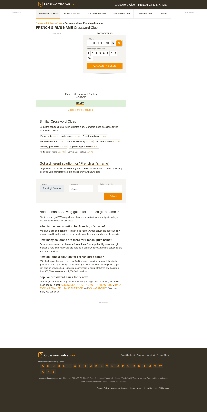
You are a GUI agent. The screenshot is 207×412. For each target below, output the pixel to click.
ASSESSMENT (69, 285)
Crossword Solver (48, 14)
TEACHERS (106, 285)
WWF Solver (145, 14)
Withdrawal (164, 388)
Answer (74, 184)
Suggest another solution (80, 110)
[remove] (113, 43)
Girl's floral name (108, 141)
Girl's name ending (80, 141)
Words (164, 14)
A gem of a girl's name (84, 146)
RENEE (80, 103)
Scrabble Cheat (128, 355)
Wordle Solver (72, 14)
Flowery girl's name (53, 146)
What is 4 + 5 (106, 184)
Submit (113, 196)
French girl (49, 136)
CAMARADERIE (97, 288)
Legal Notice (136, 388)
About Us (148, 388)
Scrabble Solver (97, 14)
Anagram (141, 355)
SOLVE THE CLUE (106, 66)
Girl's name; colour (81, 152)
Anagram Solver (121, 14)
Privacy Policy (103, 388)
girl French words (52, 141)
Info (155, 388)
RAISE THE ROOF (73, 288)
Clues (59, 23)
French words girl (94, 136)
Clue (91, 39)
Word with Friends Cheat (158, 355)
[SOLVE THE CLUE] (119, 43)
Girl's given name (52, 152)
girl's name (71, 136)
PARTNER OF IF (88, 285)
